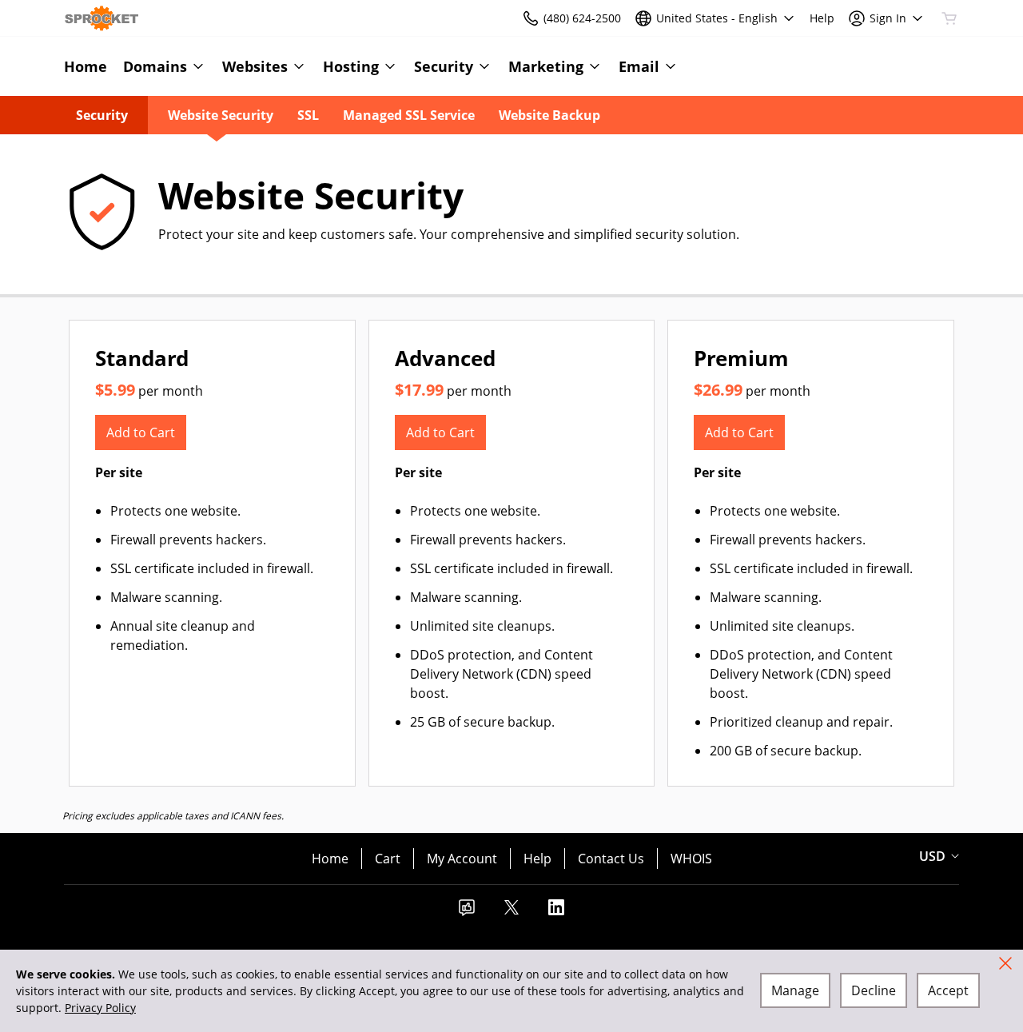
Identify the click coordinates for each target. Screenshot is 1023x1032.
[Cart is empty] (949, 18)
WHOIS (691, 858)
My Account (462, 858)
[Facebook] (466, 912)
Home (330, 858)
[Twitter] (511, 912)
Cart (387, 858)
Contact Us (611, 858)
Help (537, 858)
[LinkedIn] (556, 912)
